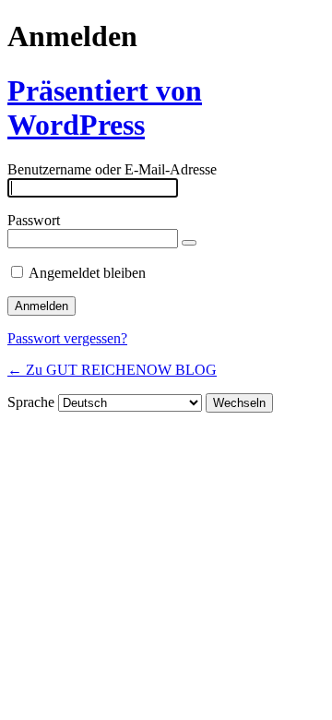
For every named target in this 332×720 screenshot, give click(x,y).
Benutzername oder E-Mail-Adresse (112, 169)
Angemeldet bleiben (87, 273)
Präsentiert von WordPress (104, 107)
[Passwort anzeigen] (189, 243)
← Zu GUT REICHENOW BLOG (112, 370)
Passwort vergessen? (67, 338)
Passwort (33, 220)
